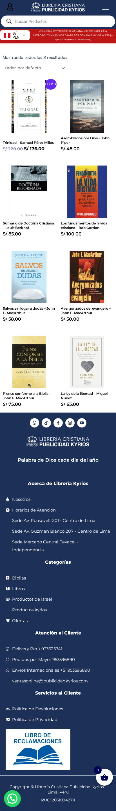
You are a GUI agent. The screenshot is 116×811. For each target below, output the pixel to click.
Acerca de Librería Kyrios (58, 483)
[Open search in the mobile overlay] (58, 21)
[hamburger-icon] (10, 7)
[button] (12, 798)
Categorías (58, 562)
